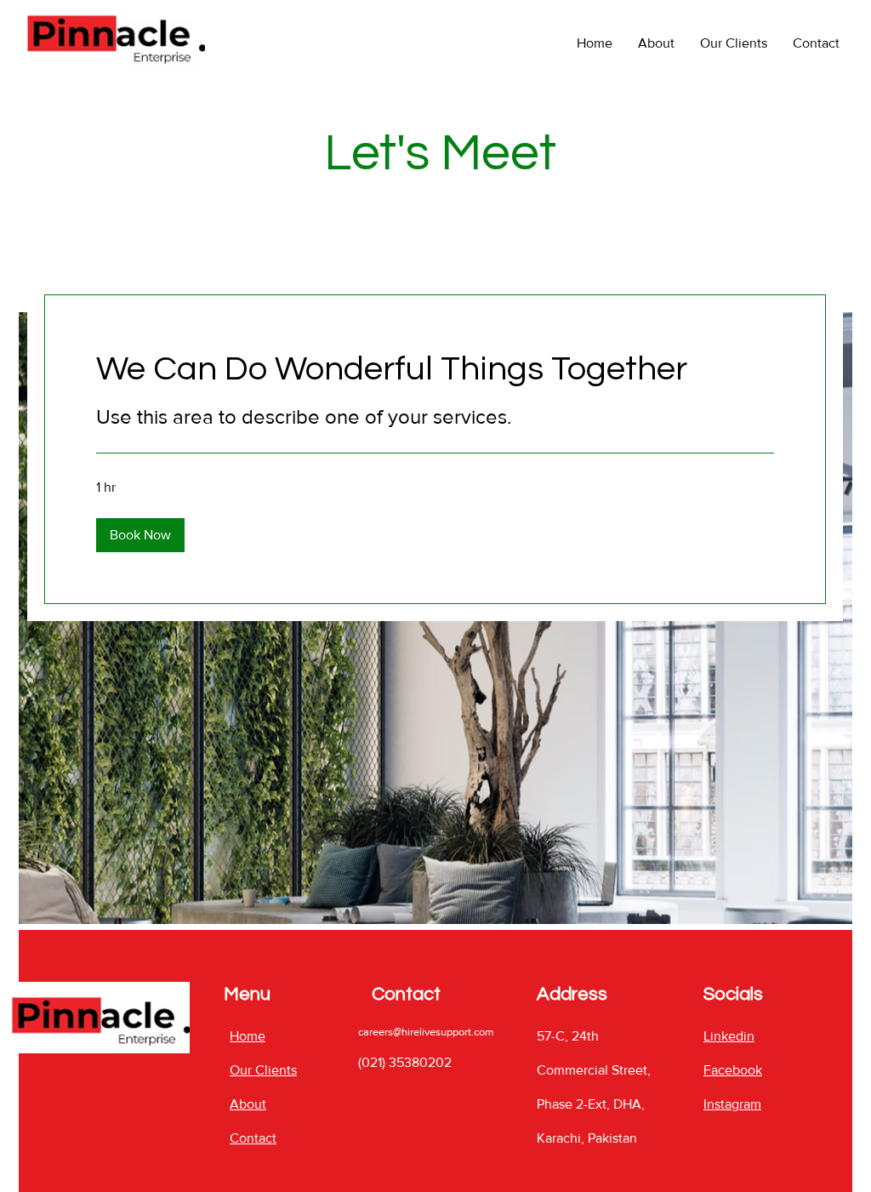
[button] (140, 535)
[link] (435, 368)
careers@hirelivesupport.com (426, 1031)
